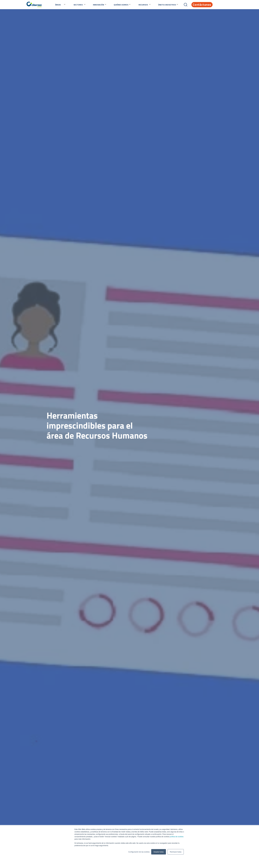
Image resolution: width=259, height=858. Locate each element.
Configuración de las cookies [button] (139, 852)
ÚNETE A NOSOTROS (167, 4)
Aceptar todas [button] (159, 852)
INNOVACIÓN (98, 4)
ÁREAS (58, 4)
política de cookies (176, 836)
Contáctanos (202, 4)
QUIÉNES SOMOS (121, 4)
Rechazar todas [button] (175, 852)
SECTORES (78, 4)
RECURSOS (143, 4)
